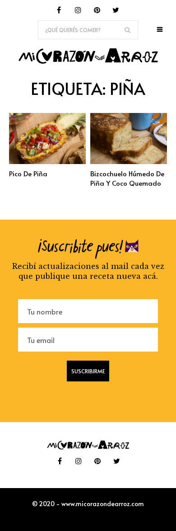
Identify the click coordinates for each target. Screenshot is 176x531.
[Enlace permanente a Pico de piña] (47, 161)
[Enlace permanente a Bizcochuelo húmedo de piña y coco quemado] (128, 161)
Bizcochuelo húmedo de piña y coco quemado (127, 178)
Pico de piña (28, 173)
